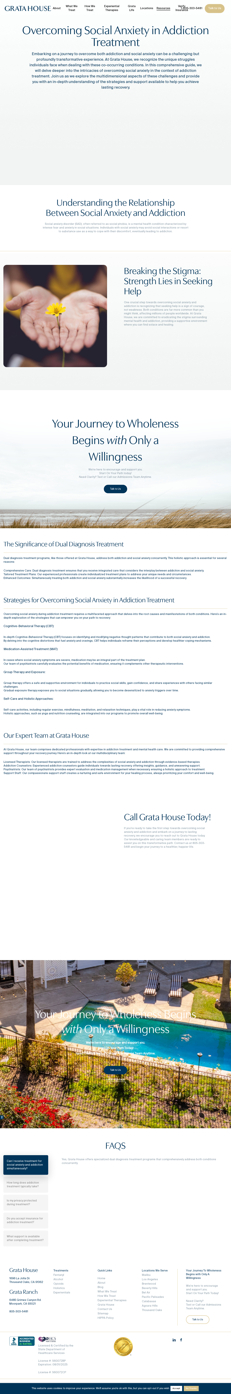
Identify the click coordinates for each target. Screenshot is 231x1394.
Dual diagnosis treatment (20, 558)
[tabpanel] (137, 1166)
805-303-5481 (18, 1311)
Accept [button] (176, 1388)
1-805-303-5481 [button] (115, 1080)
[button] (115, 489)
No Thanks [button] (191, 1388)
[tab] (25, 1165)
